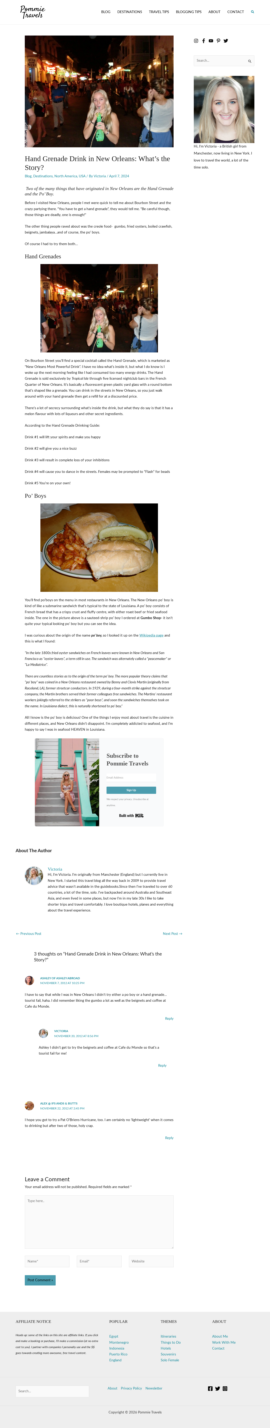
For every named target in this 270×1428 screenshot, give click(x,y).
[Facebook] (210, 1388)
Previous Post (28, 934)
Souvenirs (168, 1354)
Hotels (166, 1348)
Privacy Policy (131, 1388)
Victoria (61, 1031)
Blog (28, 176)
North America (65, 176)
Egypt (113, 1336)
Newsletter (153, 1388)
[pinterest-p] (220, 40)
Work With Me (224, 1342)
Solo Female (170, 1360)
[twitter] (227, 40)
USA (82, 176)
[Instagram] (225, 1388)
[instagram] (197, 40)
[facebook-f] (205, 40)
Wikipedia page (151, 635)
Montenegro (119, 1342)
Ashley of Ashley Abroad (60, 978)
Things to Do (171, 1342)
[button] (252, 12)
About (112, 1388)
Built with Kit (131, 815)
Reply (169, 1018)
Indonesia (116, 1348)
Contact (218, 1348)
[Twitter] (217, 1388)
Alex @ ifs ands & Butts (59, 1103)
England (115, 1360)
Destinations (43, 176)
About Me (220, 1336)
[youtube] (212, 40)
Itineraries (168, 1336)
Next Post (172, 934)
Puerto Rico (118, 1354)
